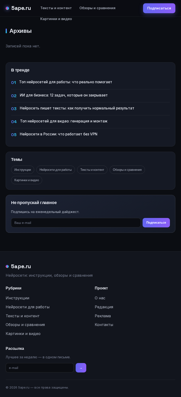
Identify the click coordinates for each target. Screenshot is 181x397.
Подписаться (159, 8)
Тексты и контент (56, 8)
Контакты (104, 324)
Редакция (104, 307)
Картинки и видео (56, 19)
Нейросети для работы (56, 170)
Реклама (103, 315)
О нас (100, 298)
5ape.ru (21, 8)
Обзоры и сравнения (97, 8)
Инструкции (22, 170)
